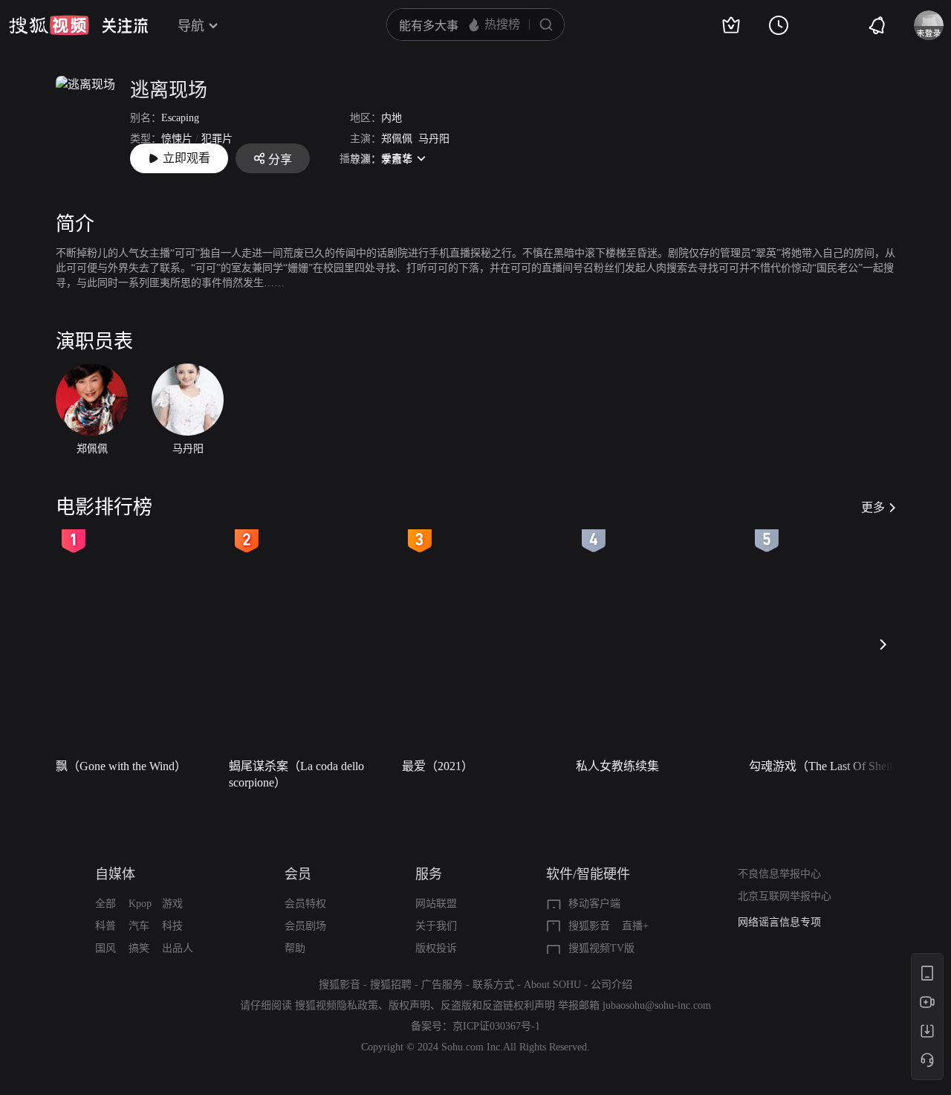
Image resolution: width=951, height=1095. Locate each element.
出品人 (177, 948)
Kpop (140, 903)
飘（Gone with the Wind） (121, 766)
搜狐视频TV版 (601, 948)
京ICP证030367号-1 (496, 1026)
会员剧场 (305, 925)
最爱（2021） (437, 766)
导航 (191, 26)
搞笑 (139, 948)
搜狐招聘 (391, 984)
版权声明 (409, 1005)
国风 (105, 948)
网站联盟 (436, 903)
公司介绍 (611, 984)
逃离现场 (168, 90)
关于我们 (436, 925)
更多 (873, 507)
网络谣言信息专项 (779, 922)
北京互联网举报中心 (784, 896)
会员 (298, 874)
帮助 (295, 948)
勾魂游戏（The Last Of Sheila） (829, 766)
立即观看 (186, 158)
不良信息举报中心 (779, 873)
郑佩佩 (396, 138)
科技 (172, 925)
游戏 (172, 903)
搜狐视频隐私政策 (336, 1005)
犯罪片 (217, 138)
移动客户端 (594, 903)
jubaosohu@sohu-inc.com (657, 1005)
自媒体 (115, 874)
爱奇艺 (396, 158)
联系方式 (493, 984)
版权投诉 (436, 948)
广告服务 (442, 984)
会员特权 (305, 903)
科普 (105, 925)
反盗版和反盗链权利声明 (498, 1005)
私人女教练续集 (617, 766)
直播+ (635, 925)
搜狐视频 (49, 25)
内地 (391, 117)
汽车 (139, 925)
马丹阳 (433, 138)
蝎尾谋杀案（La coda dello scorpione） (296, 774)
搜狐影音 (589, 925)
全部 (105, 903)
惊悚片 (176, 138)
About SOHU (552, 984)
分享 (280, 159)
